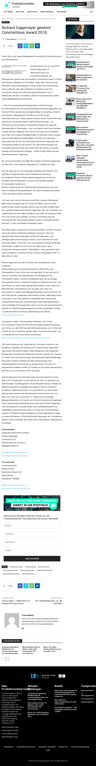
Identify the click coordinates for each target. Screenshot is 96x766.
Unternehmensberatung (11, 574)
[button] (91, 12)
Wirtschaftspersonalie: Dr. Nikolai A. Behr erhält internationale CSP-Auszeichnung (37, 706)
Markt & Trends (68, 131)
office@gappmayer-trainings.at (14, 452)
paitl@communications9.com (14, 485)
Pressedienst (11, 39)
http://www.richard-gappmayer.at (15, 456)
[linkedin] (23, 628)
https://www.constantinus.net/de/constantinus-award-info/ (26, 338)
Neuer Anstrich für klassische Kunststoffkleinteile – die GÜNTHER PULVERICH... (85, 103)
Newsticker (10, 19)
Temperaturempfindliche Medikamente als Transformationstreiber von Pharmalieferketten (38, 696)
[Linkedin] (37, 45)
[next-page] (7, 658)
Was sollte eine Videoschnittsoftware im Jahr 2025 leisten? (65, 702)
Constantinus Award (16, 567)
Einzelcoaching (30, 567)
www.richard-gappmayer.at (13, 315)
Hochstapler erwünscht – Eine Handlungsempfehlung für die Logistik (65, 709)
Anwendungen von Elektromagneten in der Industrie (84, 77)
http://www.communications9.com (16, 488)
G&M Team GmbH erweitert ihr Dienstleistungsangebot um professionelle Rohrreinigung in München (65, 693)
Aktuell (68, 38)
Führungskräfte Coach (10, 570)
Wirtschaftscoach (28, 574)
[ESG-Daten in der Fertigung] (80, 32)
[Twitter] (25, 45)
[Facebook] (20, 45)
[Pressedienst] (3, 39)
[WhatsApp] (31, 45)
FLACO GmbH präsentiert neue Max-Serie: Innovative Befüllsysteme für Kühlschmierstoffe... (85, 144)
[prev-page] (3, 658)
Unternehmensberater (44, 570)
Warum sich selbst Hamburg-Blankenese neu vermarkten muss (52, 649)
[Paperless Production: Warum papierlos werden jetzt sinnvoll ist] (71, 175)
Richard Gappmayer (27, 570)
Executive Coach (43, 567)
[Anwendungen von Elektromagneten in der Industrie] (71, 77)
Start (3, 19)
